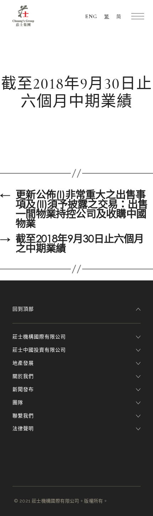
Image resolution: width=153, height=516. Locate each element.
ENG (91, 16)
